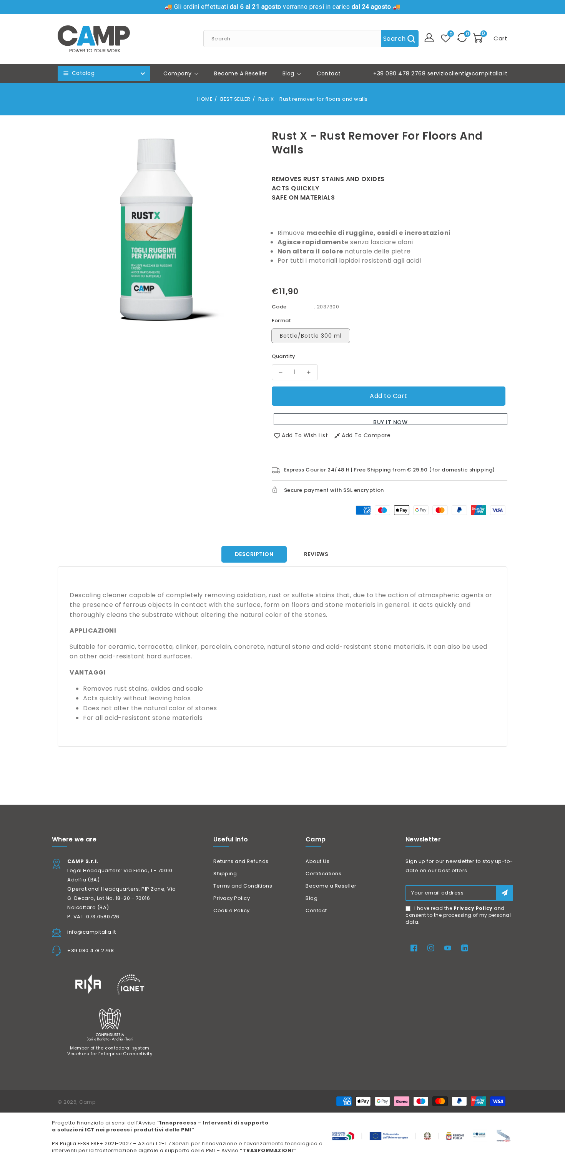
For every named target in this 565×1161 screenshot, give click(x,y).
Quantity (284, 356)
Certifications (323, 873)
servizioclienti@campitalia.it (467, 73)
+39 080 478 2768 (399, 73)
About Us (317, 861)
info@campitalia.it (91, 932)
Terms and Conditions (242, 885)
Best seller (235, 99)
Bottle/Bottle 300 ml (311, 336)
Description (254, 554)
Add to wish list (305, 435)
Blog (289, 73)
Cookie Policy (231, 910)
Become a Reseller (331, 885)
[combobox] (311, 38)
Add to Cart (388, 395)
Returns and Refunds (241, 861)
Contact (316, 910)
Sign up (504, 893)
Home (205, 99)
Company (178, 73)
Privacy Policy (231, 898)
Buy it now (390, 421)
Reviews (316, 554)
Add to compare (366, 435)
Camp (87, 1102)
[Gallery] (159, 228)
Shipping (225, 873)
